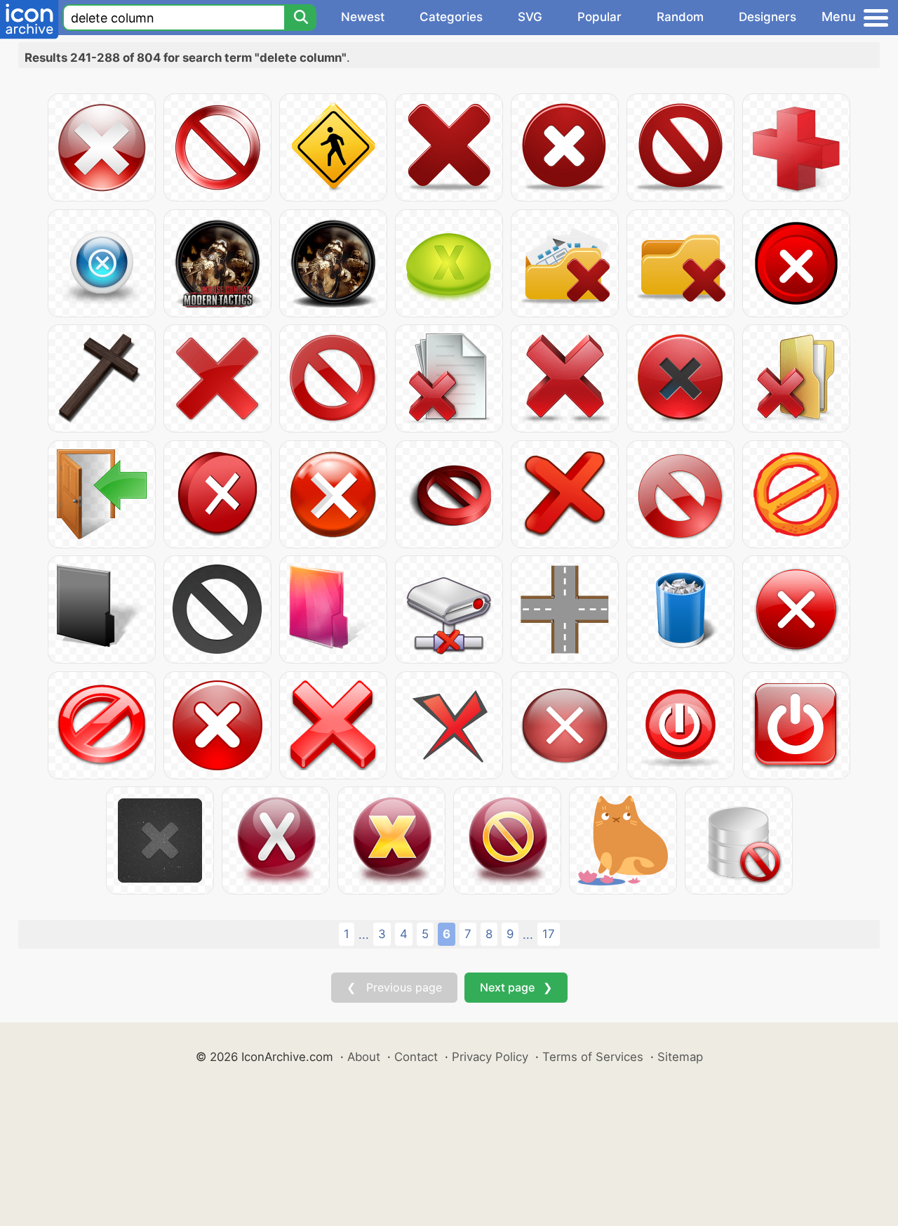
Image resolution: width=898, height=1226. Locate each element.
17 (548, 934)
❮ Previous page (394, 987)
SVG (530, 17)
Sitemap (680, 1057)
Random (680, 17)
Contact (416, 1057)
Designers (767, 17)
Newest (362, 17)
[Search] (300, 17)
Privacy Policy (490, 1057)
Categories (451, 17)
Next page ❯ (516, 987)
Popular (599, 17)
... (363, 935)
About (363, 1057)
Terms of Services (592, 1057)
